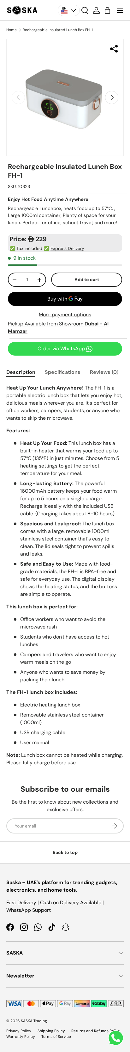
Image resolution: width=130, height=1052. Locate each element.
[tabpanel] (65, 575)
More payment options (65, 314)
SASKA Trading (34, 1020)
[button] (107, 10)
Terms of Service (56, 1036)
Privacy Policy (18, 1030)
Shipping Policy (51, 1030)
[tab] (20, 372)
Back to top (65, 852)
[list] (65, 97)
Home (11, 29)
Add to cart (86, 279)
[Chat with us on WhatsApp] (116, 1038)
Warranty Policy (20, 1036)
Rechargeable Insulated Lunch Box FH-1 (58, 29)
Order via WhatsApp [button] (62, 348)
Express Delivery (67, 248)
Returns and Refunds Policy (95, 1030)
